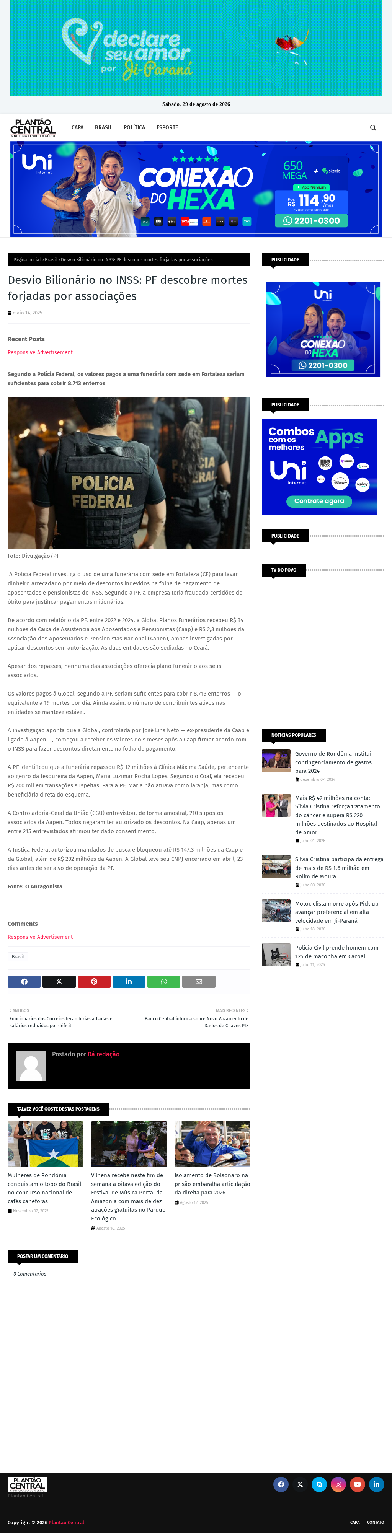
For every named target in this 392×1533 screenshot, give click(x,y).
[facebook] (281, 1484)
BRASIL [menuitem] (103, 127)
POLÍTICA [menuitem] (134, 127)
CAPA (354, 1522)
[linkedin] (376, 1484)
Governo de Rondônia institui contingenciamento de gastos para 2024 (333, 762)
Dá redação (102, 1054)
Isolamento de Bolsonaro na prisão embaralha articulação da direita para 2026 (212, 1184)
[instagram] (338, 1484)
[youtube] (357, 1484)
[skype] (319, 1484)
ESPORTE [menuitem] (167, 127)
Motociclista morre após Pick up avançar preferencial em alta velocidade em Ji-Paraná (337, 912)
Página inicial (27, 259)
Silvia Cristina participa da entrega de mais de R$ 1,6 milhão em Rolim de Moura (339, 868)
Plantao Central (66, 1522)
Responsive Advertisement (40, 352)
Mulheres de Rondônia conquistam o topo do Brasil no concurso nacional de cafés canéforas (44, 1188)
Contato (375, 1522)
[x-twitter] (300, 1484)
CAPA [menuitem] (77, 127)
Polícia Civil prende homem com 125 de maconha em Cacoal (337, 952)
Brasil (51, 259)
